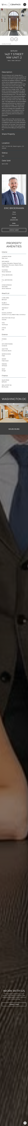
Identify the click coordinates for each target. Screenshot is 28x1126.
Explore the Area (14, 429)
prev (12, 39)
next (16, 39)
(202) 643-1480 (14, 219)
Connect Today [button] (14, 1004)
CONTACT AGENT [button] (14, 230)
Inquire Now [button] (14, 65)
